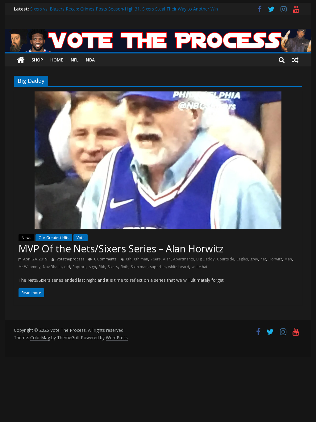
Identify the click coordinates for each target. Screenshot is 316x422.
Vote (81, 237)
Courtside (225, 259)
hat (263, 259)
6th (128, 259)
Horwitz (275, 259)
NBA (90, 60)
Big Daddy (205, 259)
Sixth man (139, 266)
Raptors (79, 266)
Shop (37, 60)
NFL (74, 60)
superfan (158, 266)
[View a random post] (295, 59)
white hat (199, 266)
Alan (167, 259)
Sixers (113, 266)
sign (92, 266)
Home (56, 60)
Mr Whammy (29, 266)
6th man (141, 259)
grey (254, 259)
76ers (155, 259)
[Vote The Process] (158, 32)
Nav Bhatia (52, 266)
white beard (178, 266)
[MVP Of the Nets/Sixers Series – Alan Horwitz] (158, 95)
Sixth (124, 266)
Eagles (242, 259)
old (67, 266)
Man (288, 259)
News (26, 237)
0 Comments (104, 259)
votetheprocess (71, 259)
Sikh (101, 266)
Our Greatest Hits (54, 237)
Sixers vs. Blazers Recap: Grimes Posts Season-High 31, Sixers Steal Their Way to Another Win (124, 9)
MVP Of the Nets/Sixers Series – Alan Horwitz (121, 248)
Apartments (183, 259)
